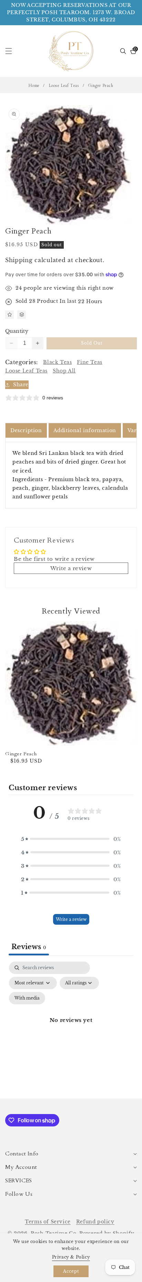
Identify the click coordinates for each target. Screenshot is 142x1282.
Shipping (19, 260)
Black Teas (57, 362)
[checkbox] (27, 998)
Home (34, 85)
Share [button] (21, 384)
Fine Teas (89, 362)
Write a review (71, 919)
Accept (71, 1271)
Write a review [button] (71, 568)
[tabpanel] (71, 1028)
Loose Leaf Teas (64, 85)
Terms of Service (48, 1222)
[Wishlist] (9, 314)
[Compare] (21, 314)
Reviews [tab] (28, 947)
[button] (12, 51)
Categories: (21, 362)
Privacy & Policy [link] (71, 1257)
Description (26, 430)
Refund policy (95, 1222)
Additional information (84, 430)
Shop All (64, 371)
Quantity (16, 331)
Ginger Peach (21, 754)
